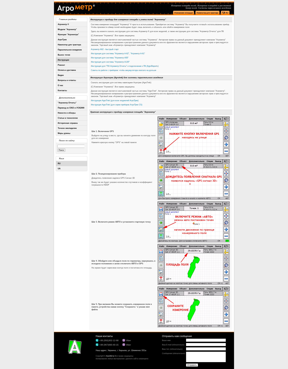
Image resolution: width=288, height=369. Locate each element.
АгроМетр (110, 356)
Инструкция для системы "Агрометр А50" (110, 58)
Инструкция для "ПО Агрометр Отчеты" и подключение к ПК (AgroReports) (125, 66)
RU (59, 163)
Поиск (61, 150)
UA (59, 168)
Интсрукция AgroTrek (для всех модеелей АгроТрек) (114, 100)
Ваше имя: (166, 340)
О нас (60, 85)
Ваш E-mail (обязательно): (173, 345)
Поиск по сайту (67, 140)
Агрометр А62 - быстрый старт (105, 49)
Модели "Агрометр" (67, 29)
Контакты (62, 90)
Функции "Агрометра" (68, 34)
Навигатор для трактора (207, 13)
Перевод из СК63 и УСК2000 (71, 108)
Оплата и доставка (67, 70)
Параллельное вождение (70, 50)
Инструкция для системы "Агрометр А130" (110, 62)
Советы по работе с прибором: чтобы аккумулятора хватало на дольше (123, 70)
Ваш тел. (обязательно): (172, 349)
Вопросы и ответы (67, 80)
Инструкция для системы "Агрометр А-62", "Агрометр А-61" (118, 53)
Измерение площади (183, 13)
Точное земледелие (67, 128)
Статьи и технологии (68, 118)
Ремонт (61, 65)
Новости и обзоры (67, 113)
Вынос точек (64, 55)
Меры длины (64, 133)
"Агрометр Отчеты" (67, 103)
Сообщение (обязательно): (173, 353)
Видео (61, 75)
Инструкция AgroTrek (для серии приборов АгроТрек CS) (116, 105)
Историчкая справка (68, 123)
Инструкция (63, 60)
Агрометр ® (63, 24)
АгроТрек (62, 39)
